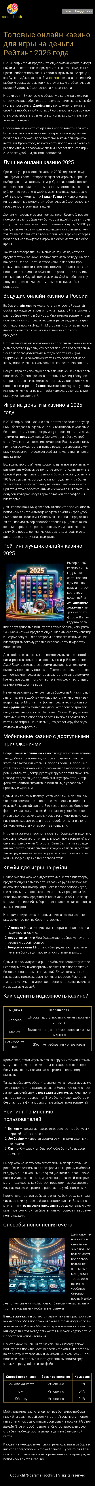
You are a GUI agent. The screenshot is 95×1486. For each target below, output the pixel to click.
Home (67, 11)
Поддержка (83, 11)
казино (53, 78)
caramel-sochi (12, 17)
